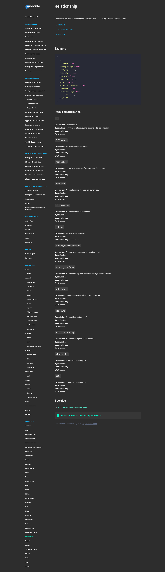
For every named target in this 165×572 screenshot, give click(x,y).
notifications (29, 372)
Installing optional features (34, 95)
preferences (31, 325)
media (29, 337)
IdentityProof (29, 498)
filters (29, 303)
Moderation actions (31, 138)
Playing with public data (33, 162)
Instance (28, 502)
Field (27, 485)
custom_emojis (32, 397)
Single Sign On (31, 108)
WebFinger (29, 225)
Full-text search (32, 99)
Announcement (30, 443)
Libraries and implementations (35, 179)
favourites (30, 286)
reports (29, 308)
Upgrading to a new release (34, 121)
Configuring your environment (35, 91)
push (28, 376)
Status (27, 558)
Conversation (29, 468)
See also (61, 34)
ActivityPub (29, 221)
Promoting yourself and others (35, 49)
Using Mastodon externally (34, 62)
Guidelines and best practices (35, 175)
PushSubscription (31, 532)
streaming (30, 367)
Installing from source (32, 86)
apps (27, 269)
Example (61, 25)
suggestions (31, 329)
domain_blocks (32, 299)
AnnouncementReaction (33, 447)
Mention (28, 515)
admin (27, 401)
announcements (30, 406)
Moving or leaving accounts (34, 67)
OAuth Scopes (30, 254)
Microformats (29, 234)
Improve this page (89, 424)
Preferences (29, 528)
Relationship (29, 536)
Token (27, 566)
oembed (28, 414)
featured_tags (32, 320)
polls (28, 342)
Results (27, 545)
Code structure (30, 199)
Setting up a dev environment (35, 195)
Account (28, 426)
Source (27, 554)
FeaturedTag (29, 481)
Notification (29, 519)
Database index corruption (36, 146)
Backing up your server (33, 125)
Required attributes (65, 29)
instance (28, 384)
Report (27, 541)
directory (30, 393)
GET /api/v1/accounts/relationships (72, 407)
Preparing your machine (33, 82)
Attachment (29, 455)
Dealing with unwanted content (35, 45)
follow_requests (32, 312)
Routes (27, 203)
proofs (27, 410)
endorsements (32, 316)
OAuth (27, 238)
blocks (29, 295)
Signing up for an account (33, 28)
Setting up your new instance (34, 112)
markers (30, 363)
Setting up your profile (32, 32)
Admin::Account (30, 434)
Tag (26, 562)
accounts (28, 278)
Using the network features (34, 41)
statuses (28, 333)
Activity (27, 430)
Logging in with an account (34, 170)
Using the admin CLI (31, 116)
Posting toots (29, 37)
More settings (30, 58)
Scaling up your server (32, 133)
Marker (27, 511)
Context (28, 464)
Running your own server (33, 71)
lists (28, 359)
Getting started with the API (34, 158)
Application (29, 451)
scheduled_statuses (34, 346)
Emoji (27, 473)
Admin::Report (30, 438)
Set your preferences (32, 54)
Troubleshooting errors (33, 142)
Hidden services (32, 104)
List (26, 507)
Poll (26, 524)
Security (28, 229)
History (27, 494)
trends (29, 389)
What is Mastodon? (31, 17)
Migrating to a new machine (34, 129)
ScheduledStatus (31, 549)
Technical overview (31, 190)
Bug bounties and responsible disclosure (35, 208)
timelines (28, 350)
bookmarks (31, 282)
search (27, 380)
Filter (27, 490)
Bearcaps (28, 242)
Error (27, 477)
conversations (31, 355)
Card (27, 460)
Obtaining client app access (34, 166)
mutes (29, 291)
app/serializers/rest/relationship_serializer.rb (81, 415)
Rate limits (28, 258)
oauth (29, 274)
